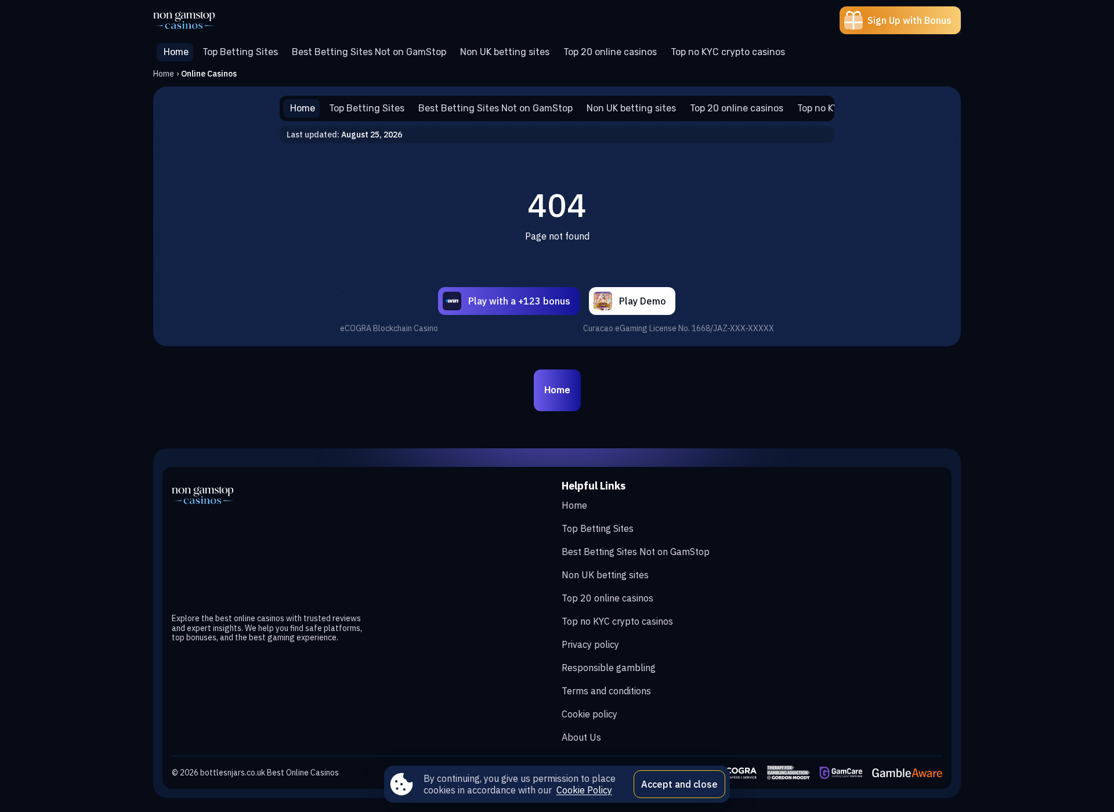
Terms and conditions (606, 691)
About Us (581, 737)
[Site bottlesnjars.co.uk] (193, 20)
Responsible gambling (609, 667)
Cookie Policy (584, 790)
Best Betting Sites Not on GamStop (636, 551)
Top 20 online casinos (607, 598)
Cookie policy (589, 714)
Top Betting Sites (598, 528)
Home (163, 74)
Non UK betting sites (605, 575)
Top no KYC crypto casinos (617, 621)
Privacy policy (590, 644)
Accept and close (679, 784)
